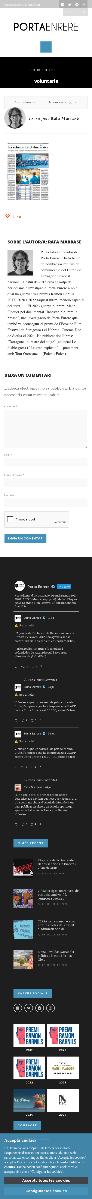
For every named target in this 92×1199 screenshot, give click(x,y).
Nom (8, 454)
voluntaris (46, 81)
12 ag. (51, 617)
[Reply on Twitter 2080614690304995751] (16, 721)
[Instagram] (50, 1008)
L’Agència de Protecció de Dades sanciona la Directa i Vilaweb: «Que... (57, 864)
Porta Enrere (32, 618)
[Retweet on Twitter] (25, 679)
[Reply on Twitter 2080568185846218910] (16, 825)
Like (16, 216)
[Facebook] (17, 1008)
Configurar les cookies (46, 1191)
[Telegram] (39, 1008)
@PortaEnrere (66, 798)
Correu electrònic (14, 474)
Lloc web (9, 495)
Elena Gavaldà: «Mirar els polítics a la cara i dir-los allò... (56, 956)
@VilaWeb (38, 656)
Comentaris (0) (62, 102)
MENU (46, 47)
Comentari (10, 406)
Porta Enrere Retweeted (42, 680)
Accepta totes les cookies (46, 1180)
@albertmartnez (35, 649)
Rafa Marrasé (64, 118)
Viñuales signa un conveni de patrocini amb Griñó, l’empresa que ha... (58, 894)
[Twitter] (28, 1008)
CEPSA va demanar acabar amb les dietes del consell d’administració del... (56, 925)
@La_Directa (43, 652)
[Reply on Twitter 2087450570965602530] (16, 667)
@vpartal (61, 652)
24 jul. (51, 687)
